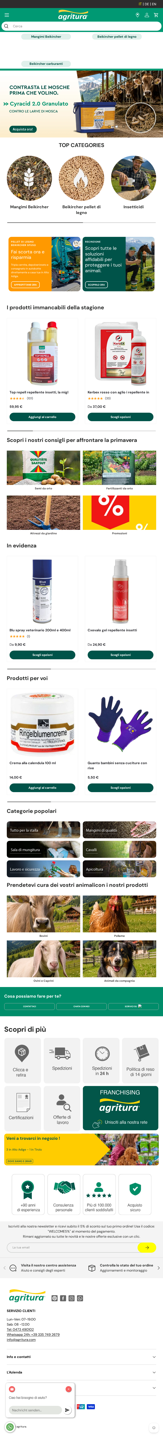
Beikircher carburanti (46, 64)
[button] (156, 15)
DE (147, 4)
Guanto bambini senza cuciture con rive (117, 765)
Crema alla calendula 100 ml (33, 763)
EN (154, 4)
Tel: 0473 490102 (20, 1329)
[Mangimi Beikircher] (29, 178)
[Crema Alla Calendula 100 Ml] (42, 724)
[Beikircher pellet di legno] (81, 178)
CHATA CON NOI (81, 1006)
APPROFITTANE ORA (25, 284)
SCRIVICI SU (131, 1006)
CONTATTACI (29, 1006)
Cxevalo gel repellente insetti (112, 630)
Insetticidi (134, 207)
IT (140, 4)
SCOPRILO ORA (96, 284)
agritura (21, 1426)
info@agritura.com (21, 1339)
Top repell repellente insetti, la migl (39, 392)
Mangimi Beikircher (46, 37)
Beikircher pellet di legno (116, 37)
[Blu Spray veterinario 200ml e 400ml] (42, 591)
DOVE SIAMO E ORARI (20, 1161)
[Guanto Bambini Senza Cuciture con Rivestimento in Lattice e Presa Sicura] (120, 724)
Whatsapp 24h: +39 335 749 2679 (33, 1334)
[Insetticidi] (133, 178)
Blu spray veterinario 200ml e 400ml (40, 630)
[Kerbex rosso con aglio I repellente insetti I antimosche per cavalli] (120, 353)
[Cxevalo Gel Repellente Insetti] (120, 591)
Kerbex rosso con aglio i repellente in (118, 392)
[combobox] (81, 26)
